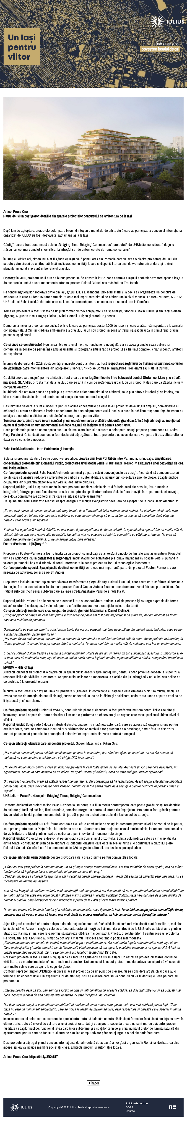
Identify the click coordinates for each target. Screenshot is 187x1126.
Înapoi (94, 1083)
